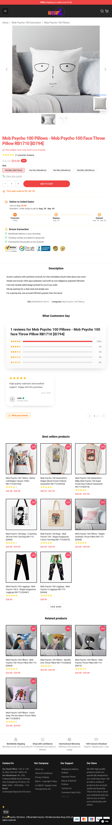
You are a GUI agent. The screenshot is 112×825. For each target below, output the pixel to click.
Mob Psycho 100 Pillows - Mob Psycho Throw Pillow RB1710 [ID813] (89, 663)
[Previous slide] (7, 69)
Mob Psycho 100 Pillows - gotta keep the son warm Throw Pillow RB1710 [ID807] (21, 715)
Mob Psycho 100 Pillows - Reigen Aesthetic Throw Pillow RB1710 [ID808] (90, 537)
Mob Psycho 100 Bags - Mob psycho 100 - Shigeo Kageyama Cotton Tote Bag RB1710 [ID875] (55, 537)
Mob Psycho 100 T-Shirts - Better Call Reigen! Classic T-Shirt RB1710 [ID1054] (20, 481)
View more (56, 607)
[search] (102, 11)
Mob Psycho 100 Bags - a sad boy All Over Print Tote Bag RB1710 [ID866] (21, 537)
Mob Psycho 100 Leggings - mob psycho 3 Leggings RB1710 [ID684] (55, 589)
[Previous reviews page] (89, 416)
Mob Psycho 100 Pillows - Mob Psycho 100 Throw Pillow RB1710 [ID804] (21, 663)
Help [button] (106, 821)
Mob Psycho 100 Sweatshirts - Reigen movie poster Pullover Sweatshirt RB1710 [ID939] (54, 481)
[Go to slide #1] (48, 119)
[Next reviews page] (103, 416)
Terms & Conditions (43, 773)
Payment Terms (68, 777)
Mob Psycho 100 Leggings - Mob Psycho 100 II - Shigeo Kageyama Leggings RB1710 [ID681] (21, 589)
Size (4, 165)
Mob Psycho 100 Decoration (26, 22)
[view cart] (106, 11)
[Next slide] (105, 69)
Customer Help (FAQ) (70, 792)
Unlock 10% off (5, 812)
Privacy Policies (42, 777)
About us (39, 769)
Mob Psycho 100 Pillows (57, 22)
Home (5, 22)
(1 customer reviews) (24, 155)
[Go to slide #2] (64, 119)
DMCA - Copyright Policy (46, 781)
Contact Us (66, 788)
